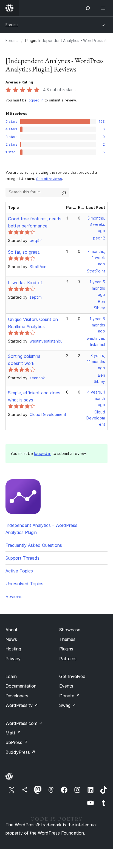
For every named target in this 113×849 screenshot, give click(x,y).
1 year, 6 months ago (97, 325)
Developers (16, 695)
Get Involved (72, 676)
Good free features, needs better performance (34, 222)
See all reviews (49, 179)
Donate (69, 695)
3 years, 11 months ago (96, 361)
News (11, 639)
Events (66, 686)
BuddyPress (20, 752)
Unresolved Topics (24, 583)
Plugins (66, 649)
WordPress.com (24, 723)
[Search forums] (64, 192)
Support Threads (22, 558)
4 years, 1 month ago (96, 398)
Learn (11, 676)
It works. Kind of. (25, 282)
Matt (13, 733)
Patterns (68, 658)
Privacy (13, 658)
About (11, 629)
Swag (67, 705)
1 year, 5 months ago (97, 288)
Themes (67, 639)
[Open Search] (87, 8)
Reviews (13, 596)
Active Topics (19, 571)
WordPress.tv (21, 705)
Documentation (20, 686)
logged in (35, 100)
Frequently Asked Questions (33, 545)
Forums (11, 24)
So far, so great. (24, 252)
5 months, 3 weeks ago (96, 224)
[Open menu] (104, 8)
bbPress (16, 742)
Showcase (69, 629)
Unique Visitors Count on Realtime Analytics (33, 323)
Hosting (13, 649)
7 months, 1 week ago (96, 257)
